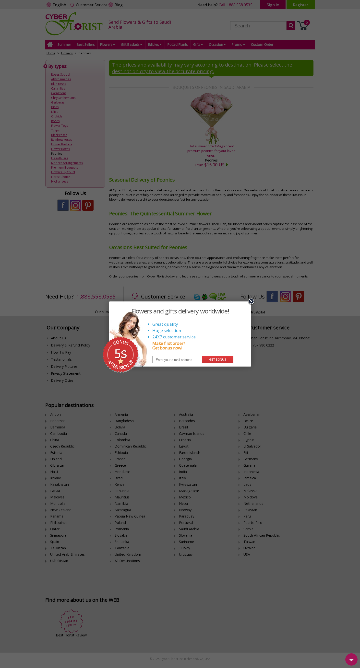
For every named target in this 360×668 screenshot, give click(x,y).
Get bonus (217, 359)
